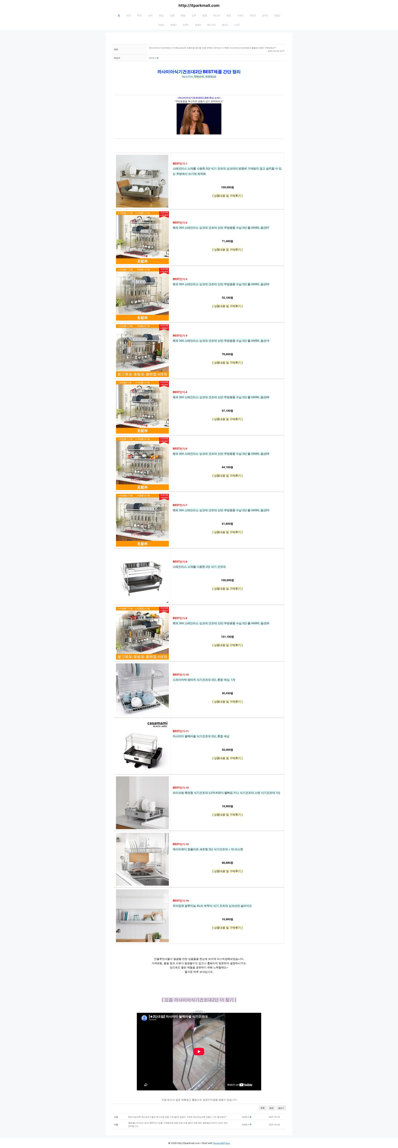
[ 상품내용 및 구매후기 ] (227, 196)
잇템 (172, 15)
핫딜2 (277, 15)
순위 (150, 15)
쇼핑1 (237, 24)
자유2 (240, 15)
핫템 (183, 15)
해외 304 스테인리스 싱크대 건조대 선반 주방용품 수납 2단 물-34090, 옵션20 (221, 623)
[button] (152, 58)
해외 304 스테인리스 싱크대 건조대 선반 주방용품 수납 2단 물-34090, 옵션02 (221, 284)
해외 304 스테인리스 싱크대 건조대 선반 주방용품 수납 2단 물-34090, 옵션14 (221, 341)
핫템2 (173, 24)
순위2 (265, 15)
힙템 (204, 15)
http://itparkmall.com (199, 5)
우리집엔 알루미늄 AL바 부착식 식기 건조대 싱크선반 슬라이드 (212, 906)
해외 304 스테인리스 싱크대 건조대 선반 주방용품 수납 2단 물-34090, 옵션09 (221, 454)
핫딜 (161, 15)
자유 (128, 15)
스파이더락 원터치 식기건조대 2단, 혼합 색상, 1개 (204, 680)
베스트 (216, 15)
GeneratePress (221, 1143)
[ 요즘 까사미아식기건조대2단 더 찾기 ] (199, 999)
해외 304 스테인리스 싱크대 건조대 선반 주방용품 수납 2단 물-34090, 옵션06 (221, 397)
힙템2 (198, 24)
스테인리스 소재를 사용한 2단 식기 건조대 (199, 567)
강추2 (186, 24)
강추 (194, 15)
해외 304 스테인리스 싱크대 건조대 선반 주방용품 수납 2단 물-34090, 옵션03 (221, 510)
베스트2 (211, 24)
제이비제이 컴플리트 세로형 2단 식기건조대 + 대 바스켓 (208, 849)
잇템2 (161, 24)
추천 (139, 15)
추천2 (253, 15)
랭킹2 (225, 24)
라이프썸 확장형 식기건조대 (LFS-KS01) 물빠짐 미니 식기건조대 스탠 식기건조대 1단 (226, 793)
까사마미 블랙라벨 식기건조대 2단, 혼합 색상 (201, 736)
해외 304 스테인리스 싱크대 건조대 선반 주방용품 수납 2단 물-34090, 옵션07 (221, 228)
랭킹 (229, 15)
